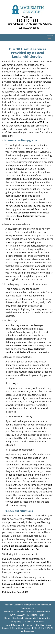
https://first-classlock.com (38, 611)
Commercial (30, 618)
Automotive (44, 618)
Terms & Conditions (13, 625)
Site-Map (40, 625)
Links (48, 625)
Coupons (28, 621)
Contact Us (39, 621)
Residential (18, 618)
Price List (29, 625)
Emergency (16, 621)
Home (7, 618)
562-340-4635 (27, 20)
